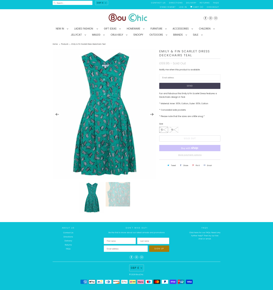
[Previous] (57, 114)
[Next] (152, 114)
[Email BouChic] (216, 18)
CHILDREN (205, 28)
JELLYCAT (77, 34)
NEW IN (60, 28)
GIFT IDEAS (111, 28)
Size (161, 123)
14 (172, 129)
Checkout (213, 7)
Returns (205, 2)
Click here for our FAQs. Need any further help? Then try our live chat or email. (204, 235)
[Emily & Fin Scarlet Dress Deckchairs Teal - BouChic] (104, 114)
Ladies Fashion (84, 28)
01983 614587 (168, 7)
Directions (176, 2)
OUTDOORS (156, 34)
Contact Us (158, 2)
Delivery (191, 2)
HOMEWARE (134, 28)
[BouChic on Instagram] (210, 18)
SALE (196, 34)
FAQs (216, 2)
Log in (183, 7)
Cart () (197, 7)
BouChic (140, 274)
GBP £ (100, 2)
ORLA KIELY (118, 34)
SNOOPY (138, 34)
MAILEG (97, 34)
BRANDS (178, 34)
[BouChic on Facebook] (205, 18)
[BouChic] (136, 18)
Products (65, 44)
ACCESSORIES (181, 28)
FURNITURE (157, 28)
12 (162, 129)
